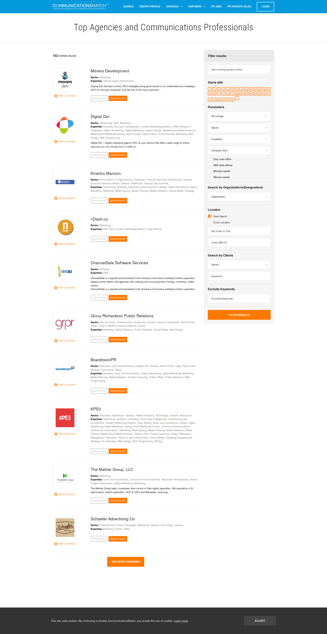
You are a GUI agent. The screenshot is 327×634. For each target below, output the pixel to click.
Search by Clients (220, 255)
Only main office (222, 159)
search (128, 6)
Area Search (220, 216)
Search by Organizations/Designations (235, 187)
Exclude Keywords (221, 289)
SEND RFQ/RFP (118, 98)
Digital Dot (100, 116)
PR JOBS (216, 6)
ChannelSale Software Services (119, 262)
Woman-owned (221, 177)
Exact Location (221, 222)
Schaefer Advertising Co (113, 518)
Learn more (181, 621)
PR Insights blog (239, 6)
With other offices (223, 165)
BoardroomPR (103, 359)
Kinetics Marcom (106, 173)
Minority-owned (221, 171)
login (265, 6)
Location (214, 209)
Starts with (215, 82)
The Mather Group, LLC (112, 469)
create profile (149, 6)
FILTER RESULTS (239, 315)
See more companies (125, 561)
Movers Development (110, 70)
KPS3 (96, 409)
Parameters (216, 107)
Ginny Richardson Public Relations (122, 315)
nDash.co (99, 219)
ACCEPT (260, 621)
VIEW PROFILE (99, 98)
